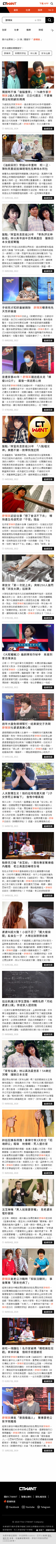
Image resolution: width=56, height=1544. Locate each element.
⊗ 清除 (38, 20)
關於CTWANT (10, 1496)
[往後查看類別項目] (49, 10)
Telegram (45, 1507)
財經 (41, 29)
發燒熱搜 (10, 1501)
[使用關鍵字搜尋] (49, 20)
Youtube (30, 1507)
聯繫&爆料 (26, 1496)
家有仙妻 (45, 53)
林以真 (33, 53)
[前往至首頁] (9, 3)
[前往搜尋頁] (52, 3)
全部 (4, 29)
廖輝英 (7, 53)
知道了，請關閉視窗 (47, 1530)
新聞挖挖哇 (20, 53)
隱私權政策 (40, 1496)
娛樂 (29, 29)
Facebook (14, 1507)
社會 (16, 29)
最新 (16, 10)
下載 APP (44, 3)
